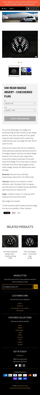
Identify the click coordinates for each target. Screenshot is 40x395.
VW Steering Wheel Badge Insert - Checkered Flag (10, 253)
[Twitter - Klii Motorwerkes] (16, 365)
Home (20, 325)
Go (36, 286)
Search (20, 303)
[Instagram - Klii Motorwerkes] (24, 365)
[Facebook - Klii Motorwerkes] (20, 365)
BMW (20, 335)
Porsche (20, 337)
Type (5, 107)
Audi (20, 332)
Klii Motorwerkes (22, 385)
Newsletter (20, 310)
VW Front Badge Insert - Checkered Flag (29, 253)
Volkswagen (19, 330)
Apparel (20, 327)
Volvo (20, 339)
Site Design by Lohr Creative (20, 308)
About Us (20, 306)
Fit (5, 101)
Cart (33, 9)
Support (20, 342)
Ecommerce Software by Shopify (20, 388)
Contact (20, 344)
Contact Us (20, 355)
